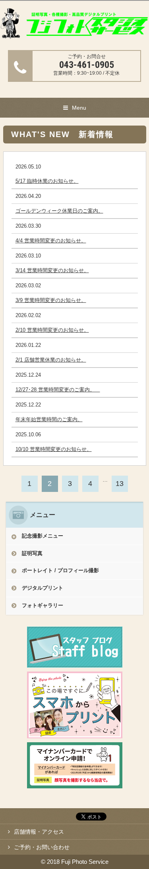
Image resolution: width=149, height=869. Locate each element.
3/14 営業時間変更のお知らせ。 (52, 270)
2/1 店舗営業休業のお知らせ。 (50, 360)
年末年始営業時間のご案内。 (49, 419)
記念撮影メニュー (42, 536)
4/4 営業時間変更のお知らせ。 (50, 241)
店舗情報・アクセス (39, 831)
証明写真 (32, 553)
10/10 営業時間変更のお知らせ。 (53, 449)
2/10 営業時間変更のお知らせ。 (52, 330)
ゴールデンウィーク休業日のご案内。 (59, 211)
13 (120, 484)
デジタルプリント (42, 588)
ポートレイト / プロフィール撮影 (60, 570)
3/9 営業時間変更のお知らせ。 (50, 300)
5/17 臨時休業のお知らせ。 (47, 181)
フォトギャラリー (42, 605)
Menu (79, 108)
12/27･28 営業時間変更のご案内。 (57, 390)
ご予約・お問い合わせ (42, 847)
